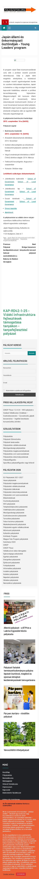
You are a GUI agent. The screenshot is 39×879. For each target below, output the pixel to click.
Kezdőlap (6, 772)
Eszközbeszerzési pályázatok (14, 516)
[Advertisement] (19, 286)
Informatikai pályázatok (12, 568)
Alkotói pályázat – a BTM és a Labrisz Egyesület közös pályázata (17, 630)
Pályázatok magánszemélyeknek (15, 239)
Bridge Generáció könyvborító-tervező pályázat (28, 248)
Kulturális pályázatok (11, 533)
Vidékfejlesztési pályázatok (13, 510)
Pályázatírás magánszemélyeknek (16, 451)
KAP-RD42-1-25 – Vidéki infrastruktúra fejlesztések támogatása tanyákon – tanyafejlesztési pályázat (19, 322)
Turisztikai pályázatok (11, 519)
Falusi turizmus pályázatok (13, 521)
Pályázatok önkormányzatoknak (15, 492)
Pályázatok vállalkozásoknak (14, 486)
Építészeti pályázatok (11, 563)
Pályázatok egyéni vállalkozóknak (16, 527)
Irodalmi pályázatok (10, 571)
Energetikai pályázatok (11, 560)
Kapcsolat (6, 790)
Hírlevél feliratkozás (10, 784)
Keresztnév (7, 368)
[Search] (35, 28)
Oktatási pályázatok (10, 580)
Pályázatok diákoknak (11, 489)
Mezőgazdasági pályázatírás (14, 448)
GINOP (5, 545)
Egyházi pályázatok (10, 557)
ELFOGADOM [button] (20, 874)
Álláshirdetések (9, 498)
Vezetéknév (7, 375)
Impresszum (7, 787)
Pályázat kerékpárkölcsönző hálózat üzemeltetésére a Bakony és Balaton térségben (11, 253)
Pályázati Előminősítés (12, 439)
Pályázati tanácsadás (11, 442)
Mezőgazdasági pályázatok (13, 513)
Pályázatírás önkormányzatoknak (15, 457)
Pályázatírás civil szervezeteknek (16, 454)
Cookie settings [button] (8, 874)
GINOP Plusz (8, 548)
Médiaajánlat (7, 781)
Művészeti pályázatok (11, 530)
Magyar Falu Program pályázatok (15, 539)
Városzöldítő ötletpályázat (16, 750)
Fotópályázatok (9, 566)
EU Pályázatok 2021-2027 (13, 477)
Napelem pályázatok (11, 577)
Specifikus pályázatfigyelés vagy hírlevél (18, 463)
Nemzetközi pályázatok (11, 239)
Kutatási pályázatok (10, 574)
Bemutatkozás (7, 778)
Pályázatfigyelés (9, 460)
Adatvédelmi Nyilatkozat (11, 793)
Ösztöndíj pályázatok (11, 501)
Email (5, 383)
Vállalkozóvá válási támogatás (14, 551)
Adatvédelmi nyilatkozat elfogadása (18, 390)
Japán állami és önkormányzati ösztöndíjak (21, 238)
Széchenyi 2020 (9, 542)
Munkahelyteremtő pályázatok (14, 524)
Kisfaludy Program (10, 536)
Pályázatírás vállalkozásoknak (14, 445)
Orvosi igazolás (11, 208)
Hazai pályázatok (9, 480)
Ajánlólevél (9, 212)
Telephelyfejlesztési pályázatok (15, 507)
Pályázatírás (8, 436)
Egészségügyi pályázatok (13, 554)
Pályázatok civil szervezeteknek (15, 495)
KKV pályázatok (9, 504)
